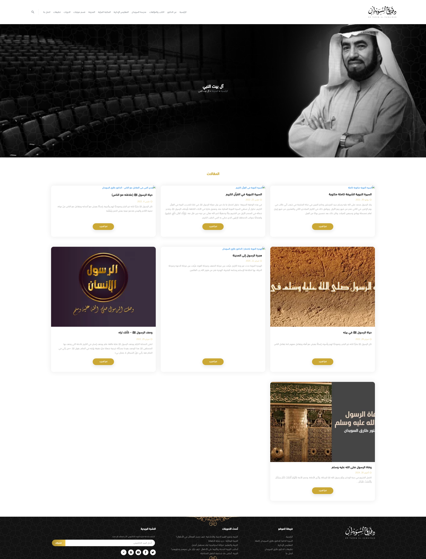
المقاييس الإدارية (121, 12)
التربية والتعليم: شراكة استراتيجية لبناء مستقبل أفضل (215, 545)
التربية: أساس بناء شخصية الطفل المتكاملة (219, 553)
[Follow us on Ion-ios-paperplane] (123, 552)
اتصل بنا (46, 12)
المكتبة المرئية (104, 12)
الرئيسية (183, 12)
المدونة (91, 12)
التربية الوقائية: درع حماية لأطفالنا (223, 541)
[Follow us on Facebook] (145, 552)
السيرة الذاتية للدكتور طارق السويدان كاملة (274, 541)
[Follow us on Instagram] (131, 552)
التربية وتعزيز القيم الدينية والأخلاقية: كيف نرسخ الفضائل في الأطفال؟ (207, 536)
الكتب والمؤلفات (156, 12)
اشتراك (58, 543)
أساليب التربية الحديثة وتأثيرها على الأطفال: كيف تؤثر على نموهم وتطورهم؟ (204, 549)
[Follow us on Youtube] (138, 552)
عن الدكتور (172, 12)
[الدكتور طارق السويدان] (382, 12)
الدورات (67, 12)
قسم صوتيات (79, 12)
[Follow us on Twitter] (153, 552)
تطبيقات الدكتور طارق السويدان (279, 549)
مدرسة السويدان (139, 12)
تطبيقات (57, 12)
